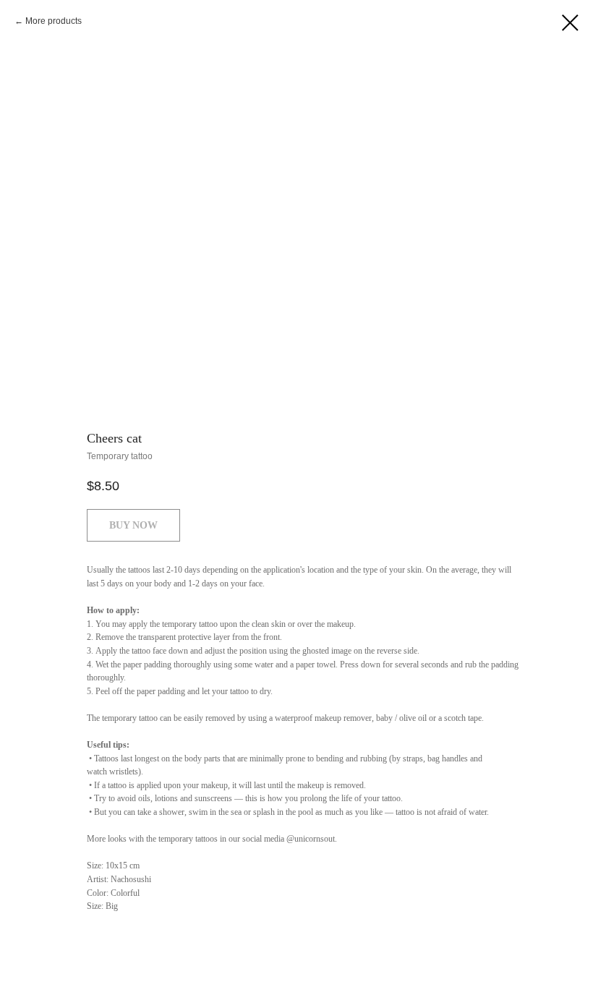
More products (53, 21)
